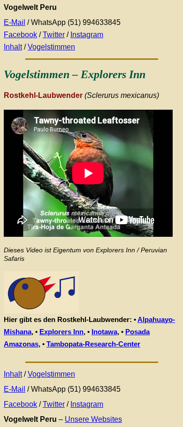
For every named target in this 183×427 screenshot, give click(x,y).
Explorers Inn (61, 332)
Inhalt (13, 47)
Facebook (20, 35)
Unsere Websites (93, 419)
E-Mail (14, 22)
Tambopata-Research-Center (93, 344)
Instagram (86, 35)
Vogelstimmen (51, 47)
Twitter (54, 35)
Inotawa (104, 332)
